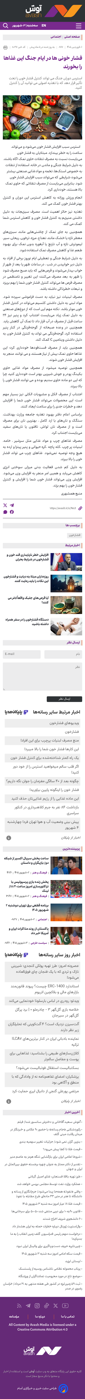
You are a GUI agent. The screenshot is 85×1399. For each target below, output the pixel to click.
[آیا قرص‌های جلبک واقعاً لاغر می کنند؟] (66, 605)
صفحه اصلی (72, 37)
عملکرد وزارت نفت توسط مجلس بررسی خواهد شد (49, 1184)
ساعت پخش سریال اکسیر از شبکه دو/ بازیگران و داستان (26, 861)
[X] (55, 1305)
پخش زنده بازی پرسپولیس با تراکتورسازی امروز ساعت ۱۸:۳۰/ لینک (29, 886)
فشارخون (74, 535)
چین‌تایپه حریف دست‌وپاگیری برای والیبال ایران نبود (48, 1246)
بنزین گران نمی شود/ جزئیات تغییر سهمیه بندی (50, 1142)
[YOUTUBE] (65, 1306)
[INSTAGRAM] (37, 1306)
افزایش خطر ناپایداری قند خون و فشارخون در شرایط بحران (28, 557)
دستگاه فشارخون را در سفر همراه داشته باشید (27, 622)
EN (44, 26)
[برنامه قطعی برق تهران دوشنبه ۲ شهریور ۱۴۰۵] (66, 912)
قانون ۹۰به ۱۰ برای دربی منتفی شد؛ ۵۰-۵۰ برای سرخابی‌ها (46, 1212)
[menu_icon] (78, 25)
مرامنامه (15, 1317)
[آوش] (42, 11)
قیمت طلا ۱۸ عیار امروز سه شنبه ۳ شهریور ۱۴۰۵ (51, 1204)
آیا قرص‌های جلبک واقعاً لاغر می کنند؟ (28, 600)
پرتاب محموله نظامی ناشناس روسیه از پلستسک (50, 1269)
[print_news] (5, 47)
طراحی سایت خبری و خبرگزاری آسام (37, 1389)
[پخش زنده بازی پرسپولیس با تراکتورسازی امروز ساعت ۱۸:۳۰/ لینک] (66, 889)
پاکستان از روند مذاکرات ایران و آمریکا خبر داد (29, 931)
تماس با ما (68, 1317)
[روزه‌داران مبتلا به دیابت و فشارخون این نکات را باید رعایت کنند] (66, 584)
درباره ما (41, 1317)
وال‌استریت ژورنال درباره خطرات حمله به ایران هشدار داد (46, 1227)
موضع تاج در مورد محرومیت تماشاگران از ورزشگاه (49, 1277)
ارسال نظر (64, 699)
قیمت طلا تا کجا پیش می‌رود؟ (62, 1150)
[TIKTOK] (46, 1305)
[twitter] (5, 505)
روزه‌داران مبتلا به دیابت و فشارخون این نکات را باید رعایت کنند (26, 579)
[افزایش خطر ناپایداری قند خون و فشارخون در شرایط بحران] (66, 562)
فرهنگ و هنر (39, 873)
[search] (5, 26)
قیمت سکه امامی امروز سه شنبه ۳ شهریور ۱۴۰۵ (51, 1254)
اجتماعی (56, 37)
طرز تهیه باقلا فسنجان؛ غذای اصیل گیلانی (54, 1177)
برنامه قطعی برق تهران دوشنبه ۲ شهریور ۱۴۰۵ (27, 908)
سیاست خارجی (39, 943)
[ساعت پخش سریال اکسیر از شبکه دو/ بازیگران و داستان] (66, 865)
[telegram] (11, 505)
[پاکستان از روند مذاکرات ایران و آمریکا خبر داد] (66, 936)
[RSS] (19, 1305)
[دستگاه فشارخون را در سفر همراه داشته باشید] (66, 627)
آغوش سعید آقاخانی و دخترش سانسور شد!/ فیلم (49, 1122)
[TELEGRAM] (28, 1305)
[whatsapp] (5, 512)
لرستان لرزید (73, 1261)
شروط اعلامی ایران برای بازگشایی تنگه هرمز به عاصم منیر (45, 1157)
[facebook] (11, 512)
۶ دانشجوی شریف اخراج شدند (62, 1219)
